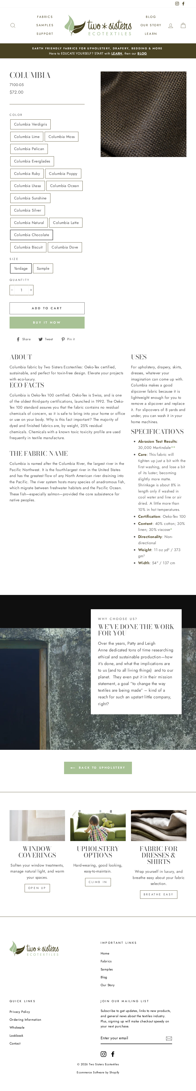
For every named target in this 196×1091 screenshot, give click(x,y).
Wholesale (17, 1027)
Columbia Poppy (63, 173)
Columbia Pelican (29, 149)
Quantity (20, 280)
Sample (43, 268)
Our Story (151, 25)
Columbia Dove (65, 247)
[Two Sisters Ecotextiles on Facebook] (113, 1054)
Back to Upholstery (101, 768)
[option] (98, 51)
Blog (151, 17)
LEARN (116, 53)
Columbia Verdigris (30, 124)
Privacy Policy (20, 1011)
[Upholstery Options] (98, 825)
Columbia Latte (66, 222)
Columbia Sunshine (30, 198)
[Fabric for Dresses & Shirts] (158, 825)
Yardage (21, 268)
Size (14, 259)
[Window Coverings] (37, 825)
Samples (45, 25)
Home (105, 953)
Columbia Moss (62, 136)
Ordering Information (25, 1019)
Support (45, 33)
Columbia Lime (26, 136)
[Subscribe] (169, 1038)
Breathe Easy (159, 894)
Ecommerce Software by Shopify (98, 1072)
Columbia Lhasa (27, 185)
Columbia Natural (29, 222)
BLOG (142, 53)
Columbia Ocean (64, 185)
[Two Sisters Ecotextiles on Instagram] (103, 1054)
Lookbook (16, 1035)
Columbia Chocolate (31, 235)
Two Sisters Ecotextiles (104, 1064)
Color (16, 115)
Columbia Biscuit (28, 247)
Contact (15, 1043)
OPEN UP (37, 888)
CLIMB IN (98, 882)
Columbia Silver (27, 210)
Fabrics (45, 17)
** (173, 447)
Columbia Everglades (32, 161)
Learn (151, 33)
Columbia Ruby (27, 173)
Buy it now (47, 322)
